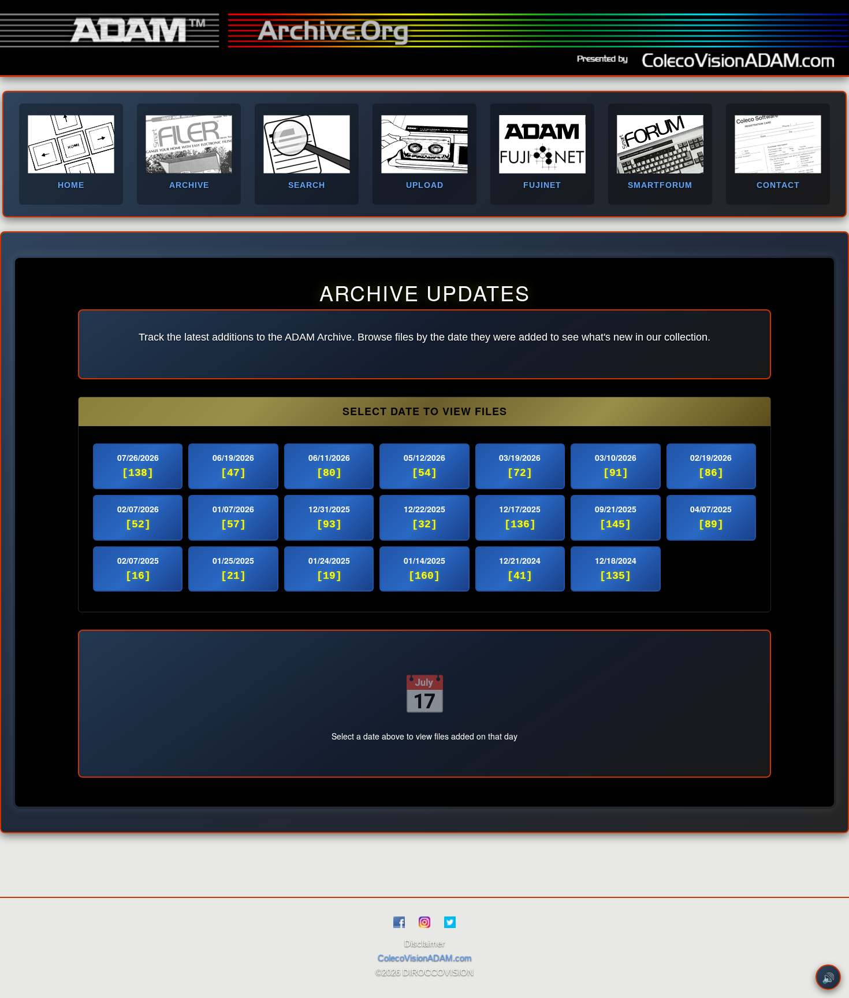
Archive (189, 185)
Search (306, 185)
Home (71, 185)
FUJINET (542, 185)
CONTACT (778, 185)
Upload (425, 185)
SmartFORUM (660, 185)
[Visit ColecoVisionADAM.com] (739, 58)
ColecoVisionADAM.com (425, 958)
